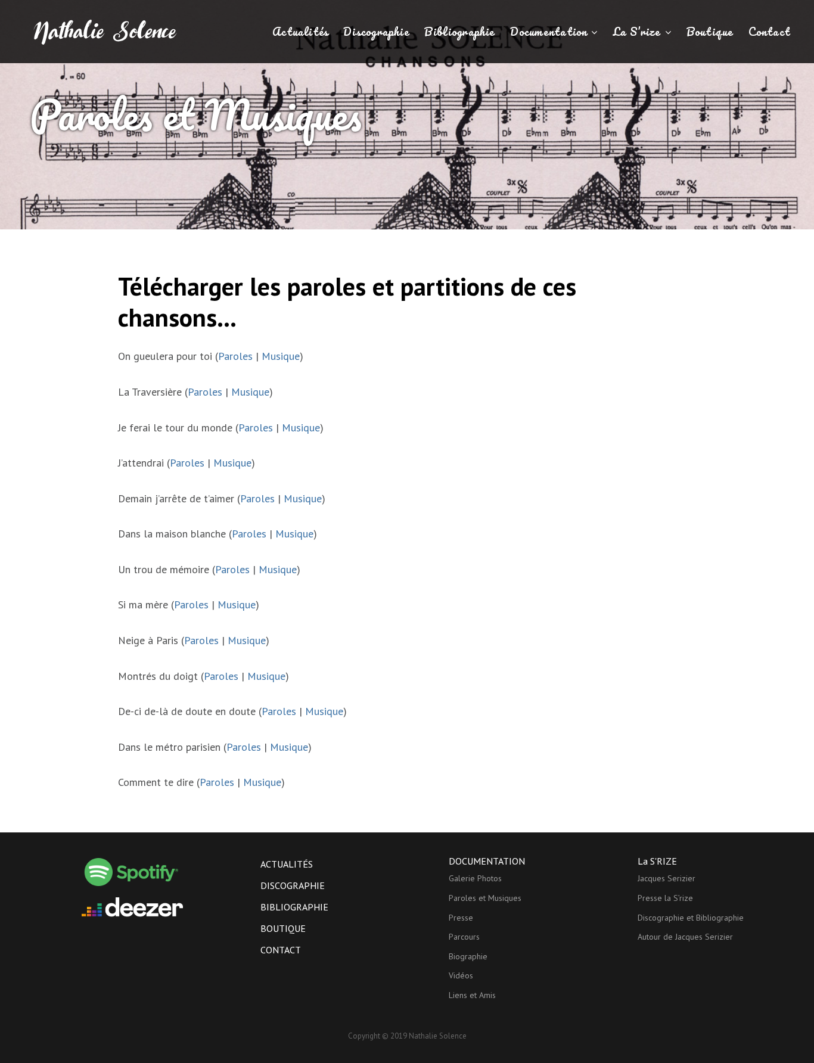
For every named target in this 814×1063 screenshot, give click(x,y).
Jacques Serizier (666, 878)
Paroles (235, 356)
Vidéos (461, 975)
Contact (769, 32)
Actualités (300, 32)
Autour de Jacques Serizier (685, 936)
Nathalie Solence (438, 1036)
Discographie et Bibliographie (691, 917)
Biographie (468, 956)
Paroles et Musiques (485, 898)
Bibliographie (459, 32)
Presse (461, 917)
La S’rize (637, 32)
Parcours (464, 936)
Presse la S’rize (665, 898)
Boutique (710, 32)
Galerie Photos (475, 878)
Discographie (376, 32)
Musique (281, 356)
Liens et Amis (472, 995)
